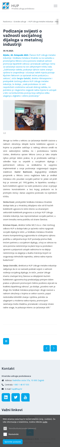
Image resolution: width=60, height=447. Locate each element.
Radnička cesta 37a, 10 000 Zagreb (28, 380)
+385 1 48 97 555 (21, 384)
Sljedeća (54, 348)
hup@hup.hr (16, 389)
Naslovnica (7, 21)
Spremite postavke (12, 442)
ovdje (45, 422)
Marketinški (14, 434)
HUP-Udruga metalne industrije (40, 21)
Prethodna (46, 348)
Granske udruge (20, 21)
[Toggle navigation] (56, 6)
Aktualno (6, 341)
